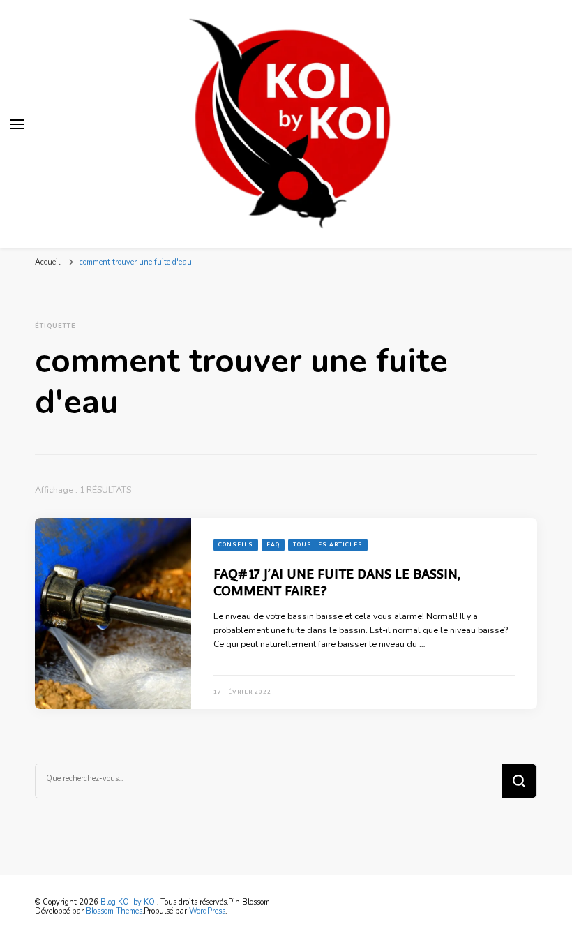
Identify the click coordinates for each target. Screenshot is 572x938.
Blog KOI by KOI (128, 902)
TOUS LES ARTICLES (328, 545)
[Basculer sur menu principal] (17, 124)
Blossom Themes (114, 911)
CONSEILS (235, 545)
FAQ (273, 545)
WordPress (207, 911)
